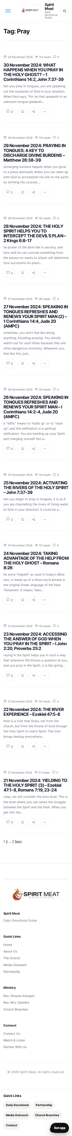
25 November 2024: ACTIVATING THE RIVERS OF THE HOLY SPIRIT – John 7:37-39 (35, 487)
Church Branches (15, 1009)
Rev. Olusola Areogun (18, 996)
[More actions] (44, 112)
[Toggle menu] (8, 10)
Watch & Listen (14, 1040)
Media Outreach (14, 965)
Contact (11, 1125)
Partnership (11, 971)
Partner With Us (14, 1047)
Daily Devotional (17, 1105)
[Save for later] (22, 112)
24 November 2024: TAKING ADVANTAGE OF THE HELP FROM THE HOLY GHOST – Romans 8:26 (36, 560)
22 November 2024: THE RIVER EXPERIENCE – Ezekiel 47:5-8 (33, 712)
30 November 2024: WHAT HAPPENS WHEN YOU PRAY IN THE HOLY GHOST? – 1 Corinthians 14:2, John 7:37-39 (33, 72)
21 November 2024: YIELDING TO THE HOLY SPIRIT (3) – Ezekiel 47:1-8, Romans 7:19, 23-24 (35, 785)
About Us (10, 951)
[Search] (64, 11)
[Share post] (33, 112)
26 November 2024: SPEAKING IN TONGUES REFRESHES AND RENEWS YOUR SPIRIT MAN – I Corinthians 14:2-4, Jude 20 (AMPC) (35, 407)
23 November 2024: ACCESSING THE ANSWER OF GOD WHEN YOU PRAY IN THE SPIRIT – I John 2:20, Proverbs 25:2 (35, 641)
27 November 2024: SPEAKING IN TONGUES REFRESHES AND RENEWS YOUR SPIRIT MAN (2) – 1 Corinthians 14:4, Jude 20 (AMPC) (35, 316)
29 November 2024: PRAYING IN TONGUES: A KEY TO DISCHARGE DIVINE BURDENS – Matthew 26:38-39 (34, 152)
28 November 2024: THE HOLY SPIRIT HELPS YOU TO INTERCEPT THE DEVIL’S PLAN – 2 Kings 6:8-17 (34, 233)
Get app (59, 1128)
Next (18, 841)
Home (7, 945)
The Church (11, 958)
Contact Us (11, 1033)
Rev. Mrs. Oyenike (16, 1002)
